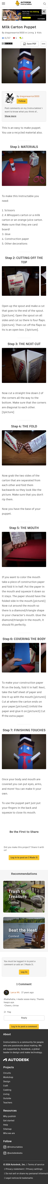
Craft (5, 1085)
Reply (24, 1017)
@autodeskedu (15, 1153)
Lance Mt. (15, 992)
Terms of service (36, 1164)
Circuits (7, 1073)
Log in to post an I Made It (24, 857)
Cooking (7, 1089)
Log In (24, 972)
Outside (7, 1098)
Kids (39, 32)
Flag (9, 1012)
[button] (3, 3)
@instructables (15, 1146)
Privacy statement (14, 1169)
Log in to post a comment (24, 1026)
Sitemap (7, 1129)
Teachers (7, 1102)
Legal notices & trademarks (19, 1178)
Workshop (8, 1077)
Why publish (9, 1116)
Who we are (9, 1133)
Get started (8, 1120)
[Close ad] (44, 11)
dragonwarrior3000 (15, 32)
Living (31, 32)
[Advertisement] (24, 15)
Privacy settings (34, 1169)
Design (6, 1081)
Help (5, 1124)
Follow (22, 101)
